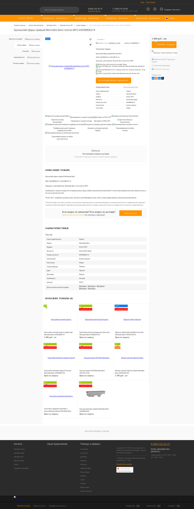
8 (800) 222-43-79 (95, 9)
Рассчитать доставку (162, 65)
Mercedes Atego (19, 453)
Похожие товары (18, 63)
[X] (162, 78)
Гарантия (83, 460)
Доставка (83, 457)
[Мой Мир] (159, 78)
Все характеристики (130, 87)
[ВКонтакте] (153, 78)
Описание (25, 51)
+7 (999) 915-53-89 (120, 9)
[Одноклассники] (156, 78)
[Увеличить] (69, 67)
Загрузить (83, 286)
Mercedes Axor (18, 457)
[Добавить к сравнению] (90, 44)
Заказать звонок (94, 11)
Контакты (83, 464)
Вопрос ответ (84, 487)
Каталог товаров (26, 18)
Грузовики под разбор (21, 468)
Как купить (84, 453)
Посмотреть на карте (124, 464)
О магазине (84, 449)
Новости (83, 483)
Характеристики (19, 57)
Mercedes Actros (19, 449)
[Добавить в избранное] (90, 40)
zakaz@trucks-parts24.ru (57, 506)
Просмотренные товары (97, 431)
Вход (142, 2)
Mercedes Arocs (19, 460)
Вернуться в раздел (15, 39)
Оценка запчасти (86, 491)
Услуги (82, 480)
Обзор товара (21, 45)
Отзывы (83, 476)
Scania (16, 464)
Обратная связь (85, 468)
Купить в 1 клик (171, 53)
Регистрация (150, 2)
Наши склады (84, 472)
